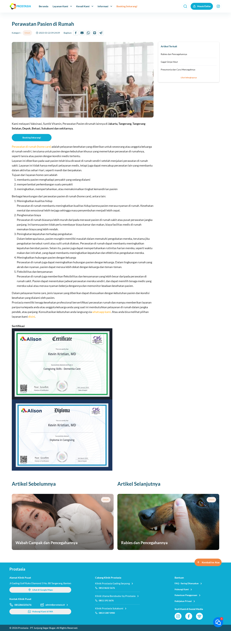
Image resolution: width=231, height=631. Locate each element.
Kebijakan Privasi (183, 601)
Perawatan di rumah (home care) (31, 146)
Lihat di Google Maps (42, 589)
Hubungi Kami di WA (42, 611)
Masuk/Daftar (204, 6)
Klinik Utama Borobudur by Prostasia (115, 595)
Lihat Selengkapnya (189, 77)
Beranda (43, 6)
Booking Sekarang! (127, 6)
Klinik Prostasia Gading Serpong (112, 583)
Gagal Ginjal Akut (169, 61)
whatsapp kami (101, 312)
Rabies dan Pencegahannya (174, 54)
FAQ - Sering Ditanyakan (187, 583)
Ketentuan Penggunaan (186, 595)
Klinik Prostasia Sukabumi (109, 608)
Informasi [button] (103, 6)
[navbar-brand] (20, 6)
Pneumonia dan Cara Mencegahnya (178, 69)
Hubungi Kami (182, 589)
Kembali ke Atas (211, 562)
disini (31, 316)
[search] (185, 6)
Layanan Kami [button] (60, 6)
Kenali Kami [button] (82, 6)
